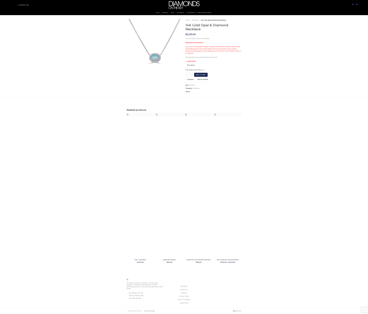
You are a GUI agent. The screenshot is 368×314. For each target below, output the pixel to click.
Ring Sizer (184, 286)
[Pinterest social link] (196, 91)
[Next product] (240, 20)
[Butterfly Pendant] (169, 185)
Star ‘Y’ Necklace (140, 260)
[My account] (345, 5)
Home (187, 20)
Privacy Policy (184, 296)
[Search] (348, 5)
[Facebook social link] (12, 5)
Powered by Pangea (149, 311)
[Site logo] (184, 5)
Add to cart (201, 74)
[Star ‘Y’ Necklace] (140, 185)
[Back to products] (238, 20)
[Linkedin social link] (198, 91)
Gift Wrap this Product (194, 70)
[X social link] (193, 91)
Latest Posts (184, 303)
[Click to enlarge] (130, 71)
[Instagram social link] (14, 5)
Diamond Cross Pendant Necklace (199, 260)
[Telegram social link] (200, 91)
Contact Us (184, 289)
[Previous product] (235, 20)
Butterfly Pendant (169, 260)
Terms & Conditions (184, 299)
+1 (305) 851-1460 (23, 5)
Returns (184, 293)
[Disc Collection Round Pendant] (227, 185)
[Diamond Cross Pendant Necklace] (198, 185)
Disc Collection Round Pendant (228, 260)
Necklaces (195, 20)
